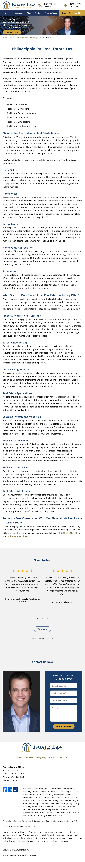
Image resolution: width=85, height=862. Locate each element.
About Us (18, 13)
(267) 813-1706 (75, 4)
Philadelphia (34, 38)
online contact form (17, 536)
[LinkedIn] (10, 789)
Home (6, 13)
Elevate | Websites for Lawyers (20, 855)
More (80, 13)
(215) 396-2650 (14, 780)
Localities (12, 38)
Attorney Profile (33, 13)
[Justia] (15, 789)
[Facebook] (5, 789)
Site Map (52, 757)
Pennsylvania (23, 38)
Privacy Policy (41, 757)
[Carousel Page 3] (47, 618)
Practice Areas (51, 13)
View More (42, 629)
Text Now (73, 6)
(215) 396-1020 (50, 4)
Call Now (47, 6)
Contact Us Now (12, 32)
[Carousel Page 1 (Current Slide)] (37, 618)
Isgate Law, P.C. (26, 850)
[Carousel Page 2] (42, 618)
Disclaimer (29, 757)
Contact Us (66, 13)
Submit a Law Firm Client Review (42, 638)
